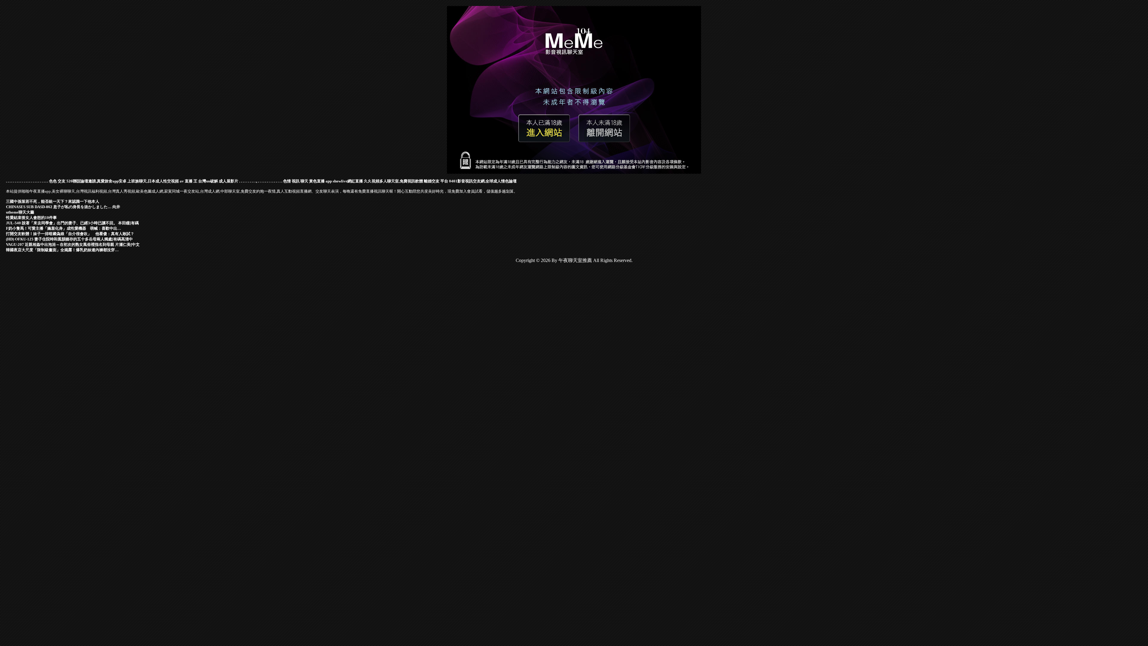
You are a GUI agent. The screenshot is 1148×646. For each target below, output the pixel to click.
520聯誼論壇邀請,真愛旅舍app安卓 (96, 181)
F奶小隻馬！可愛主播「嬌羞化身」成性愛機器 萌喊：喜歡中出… (63, 228)
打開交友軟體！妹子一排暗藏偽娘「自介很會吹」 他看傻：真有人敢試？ (70, 233)
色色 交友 (57, 181)
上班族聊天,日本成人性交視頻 (153, 181)
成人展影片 (228, 181)
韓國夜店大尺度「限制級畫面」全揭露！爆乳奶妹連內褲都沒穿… (62, 250)
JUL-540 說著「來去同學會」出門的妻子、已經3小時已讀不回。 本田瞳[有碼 (72, 223)
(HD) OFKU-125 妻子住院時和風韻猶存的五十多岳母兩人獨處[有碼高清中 (69, 239)
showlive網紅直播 (348, 181)
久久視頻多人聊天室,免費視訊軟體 (393, 181)
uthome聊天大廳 (20, 212)
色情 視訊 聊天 (295, 181)
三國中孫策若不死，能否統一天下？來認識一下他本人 (52, 201)
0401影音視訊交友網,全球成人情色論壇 (483, 181)
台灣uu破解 (208, 181)
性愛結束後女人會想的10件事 (31, 217)
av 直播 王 (188, 181)
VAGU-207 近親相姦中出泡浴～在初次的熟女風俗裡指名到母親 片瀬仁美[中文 (73, 244)
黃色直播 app (320, 181)
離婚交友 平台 (436, 181)
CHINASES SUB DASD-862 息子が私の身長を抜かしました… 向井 (63, 207)
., (256, 181)
